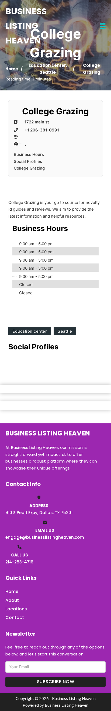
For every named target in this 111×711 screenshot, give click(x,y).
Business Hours (29, 154)
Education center (47, 65)
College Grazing (29, 168)
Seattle (48, 72)
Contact (14, 617)
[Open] (103, 26)
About (12, 600)
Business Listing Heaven (26, 25)
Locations (16, 609)
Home (11, 69)
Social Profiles (28, 161)
